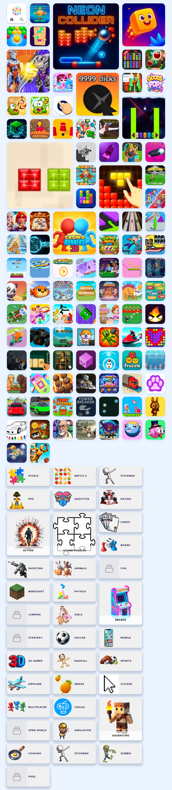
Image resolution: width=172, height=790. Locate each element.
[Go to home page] (12, 19)
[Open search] (22, 19)
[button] (17, 11)
